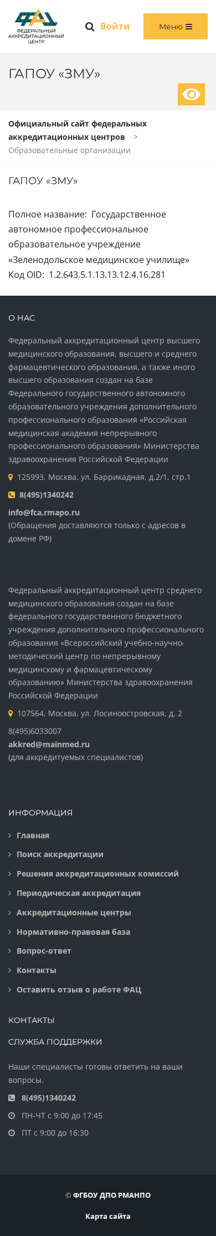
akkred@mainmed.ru (49, 744)
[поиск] (90, 27)
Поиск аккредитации (60, 854)
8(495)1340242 (46, 494)
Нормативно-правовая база (73, 931)
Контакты (36, 970)
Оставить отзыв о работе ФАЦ (79, 989)
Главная (33, 835)
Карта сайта (108, 1216)
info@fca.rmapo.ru (44, 512)
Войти (115, 26)
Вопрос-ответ (44, 950)
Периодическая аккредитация (79, 893)
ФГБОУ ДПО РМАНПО (112, 1195)
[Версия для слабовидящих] (191, 94)
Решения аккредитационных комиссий (98, 873)
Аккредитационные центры (74, 912)
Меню (171, 27)
